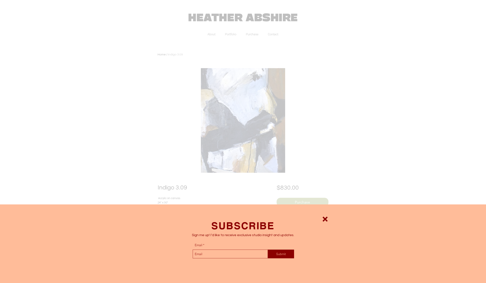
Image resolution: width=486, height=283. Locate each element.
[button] (325, 219)
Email (198, 245)
